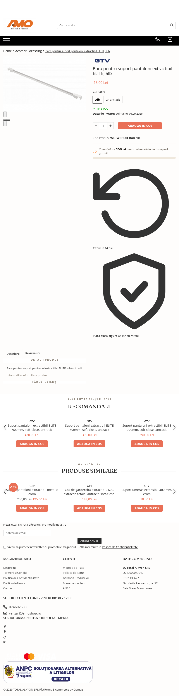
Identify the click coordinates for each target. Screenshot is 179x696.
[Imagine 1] (5, 120)
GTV (32, 421)
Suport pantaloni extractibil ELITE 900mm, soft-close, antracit (32, 427)
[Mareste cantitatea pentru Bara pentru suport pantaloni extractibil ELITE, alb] (110, 125)
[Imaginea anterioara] (5, 114)
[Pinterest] (4, 632)
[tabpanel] (44, 84)
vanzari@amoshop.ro (24, 613)
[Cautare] (172, 25)
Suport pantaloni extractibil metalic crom (32, 492)
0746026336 (18, 607)
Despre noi (10, 568)
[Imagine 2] (8, 120)
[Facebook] (4, 626)
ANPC (66, 588)
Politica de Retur (73, 573)
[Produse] (7, 41)
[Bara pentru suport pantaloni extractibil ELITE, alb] (44, 84)
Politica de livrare (14, 583)
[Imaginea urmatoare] (5, 123)
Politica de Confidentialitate (120, 547)
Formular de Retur (75, 583)
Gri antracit (113, 100)
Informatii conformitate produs (27, 375)
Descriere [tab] (13, 354)
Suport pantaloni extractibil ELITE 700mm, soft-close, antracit (146, 427)
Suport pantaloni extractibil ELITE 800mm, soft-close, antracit (89, 427)
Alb (97, 100)
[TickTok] (4, 637)
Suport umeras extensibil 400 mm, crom (147, 492)
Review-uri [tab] (32, 353)
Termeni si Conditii (15, 573)
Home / (9, 51)
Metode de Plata (73, 568)
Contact (8, 588)
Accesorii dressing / (30, 51)
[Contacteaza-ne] (157, 39)
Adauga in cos (140, 126)
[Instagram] (4, 642)
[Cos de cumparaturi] (170, 39)
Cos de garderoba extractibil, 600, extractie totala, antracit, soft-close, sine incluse (89, 492)
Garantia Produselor (76, 578)
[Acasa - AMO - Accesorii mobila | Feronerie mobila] (25, 25)
